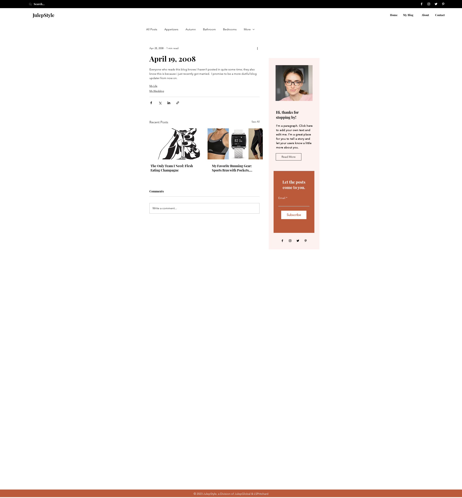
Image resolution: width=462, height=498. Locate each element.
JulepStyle (43, 15)
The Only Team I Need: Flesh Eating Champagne (172, 168)
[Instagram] (429, 4)
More (247, 29)
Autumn (191, 29)
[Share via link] (177, 103)
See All (256, 121)
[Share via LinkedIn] (169, 103)
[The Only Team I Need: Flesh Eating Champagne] (173, 143)
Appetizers (171, 29)
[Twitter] (436, 4)
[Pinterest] (443, 4)
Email (281, 198)
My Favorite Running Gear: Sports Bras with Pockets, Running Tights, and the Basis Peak (234, 168)
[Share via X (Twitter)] (160, 103)
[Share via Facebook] (151, 103)
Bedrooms (230, 29)
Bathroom (209, 29)
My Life (153, 86)
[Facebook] (421, 4)
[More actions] (257, 48)
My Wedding (156, 91)
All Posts (151, 29)
